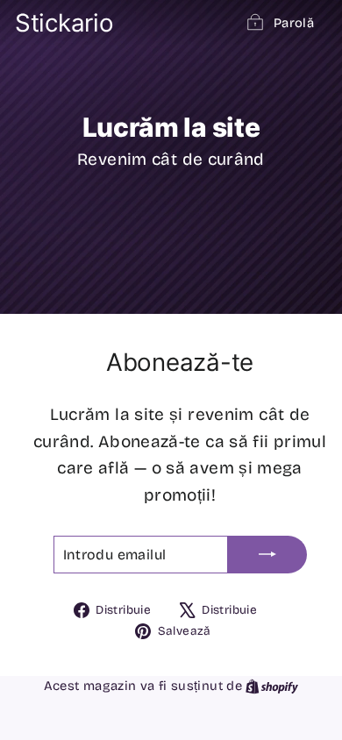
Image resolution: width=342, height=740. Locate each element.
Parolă (294, 23)
